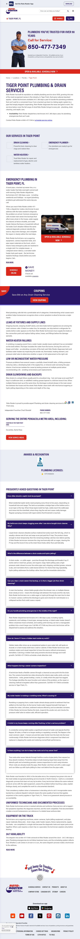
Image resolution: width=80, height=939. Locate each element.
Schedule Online (14, 271)
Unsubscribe (55, 931)
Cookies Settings (42, 931)
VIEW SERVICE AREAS (16, 437)
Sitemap (55, 891)
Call (71, 18)
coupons (35, 276)
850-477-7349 (47, 46)
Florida (24, 78)
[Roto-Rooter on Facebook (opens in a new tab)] (31, 915)
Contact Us (46, 887)
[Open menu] (73, 11)
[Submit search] (68, 10)
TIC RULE (52, 934)
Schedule (59, 18)
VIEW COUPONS (39, 300)
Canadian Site (46, 891)
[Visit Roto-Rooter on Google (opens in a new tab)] (66, 402)
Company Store (33, 891)
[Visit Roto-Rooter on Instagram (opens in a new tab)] (73, 402)
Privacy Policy (68, 931)
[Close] (12, 927)
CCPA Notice (42, 934)
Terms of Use (29, 934)
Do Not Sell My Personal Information (19, 931)
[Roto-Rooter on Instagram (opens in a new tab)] (58, 915)
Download (69, 4)
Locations (16, 78)
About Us (63, 887)
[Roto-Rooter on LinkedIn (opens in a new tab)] (67, 915)
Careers (63, 891)
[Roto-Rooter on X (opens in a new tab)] (40, 915)
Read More (9, 262)
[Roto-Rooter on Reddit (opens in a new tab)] (12, 915)
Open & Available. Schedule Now (40, 71)
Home (8, 78)
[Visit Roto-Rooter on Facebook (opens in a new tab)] (69, 402)
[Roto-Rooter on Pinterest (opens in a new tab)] (49, 915)
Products (55, 887)
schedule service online (43, 120)
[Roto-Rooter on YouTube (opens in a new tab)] (22, 915)
